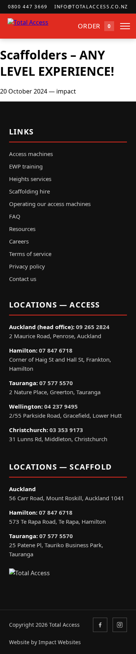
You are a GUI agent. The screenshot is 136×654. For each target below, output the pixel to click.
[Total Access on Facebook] (100, 625)
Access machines (31, 154)
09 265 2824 (93, 327)
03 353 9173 (66, 430)
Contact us (22, 279)
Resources (22, 229)
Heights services (30, 179)
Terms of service (30, 254)
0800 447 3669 (28, 6)
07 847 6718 (56, 350)
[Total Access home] (40, 26)
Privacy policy (27, 266)
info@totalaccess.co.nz (91, 6)
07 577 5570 (56, 383)
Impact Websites (60, 642)
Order (94, 26)
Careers (19, 241)
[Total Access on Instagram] (120, 625)
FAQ (14, 216)
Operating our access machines (50, 204)
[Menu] (125, 26)
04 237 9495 (61, 406)
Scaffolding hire (29, 191)
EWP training (26, 166)
